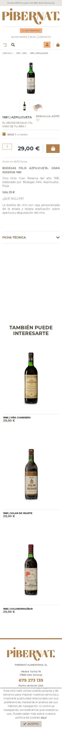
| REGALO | (7, 53)
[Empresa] (31, 16)
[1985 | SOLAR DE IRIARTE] (31, 472)
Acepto (33, 723)
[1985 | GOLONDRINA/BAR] (31, 568)
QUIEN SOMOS (19, 37)
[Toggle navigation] (4, 45)
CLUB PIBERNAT (31, 30)
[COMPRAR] (53, 148)
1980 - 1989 (21, 53)
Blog (33, 37)
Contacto (44, 37)
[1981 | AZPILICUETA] (31, 76)
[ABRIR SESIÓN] (47, 45)
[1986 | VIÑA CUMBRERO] (31, 376)
